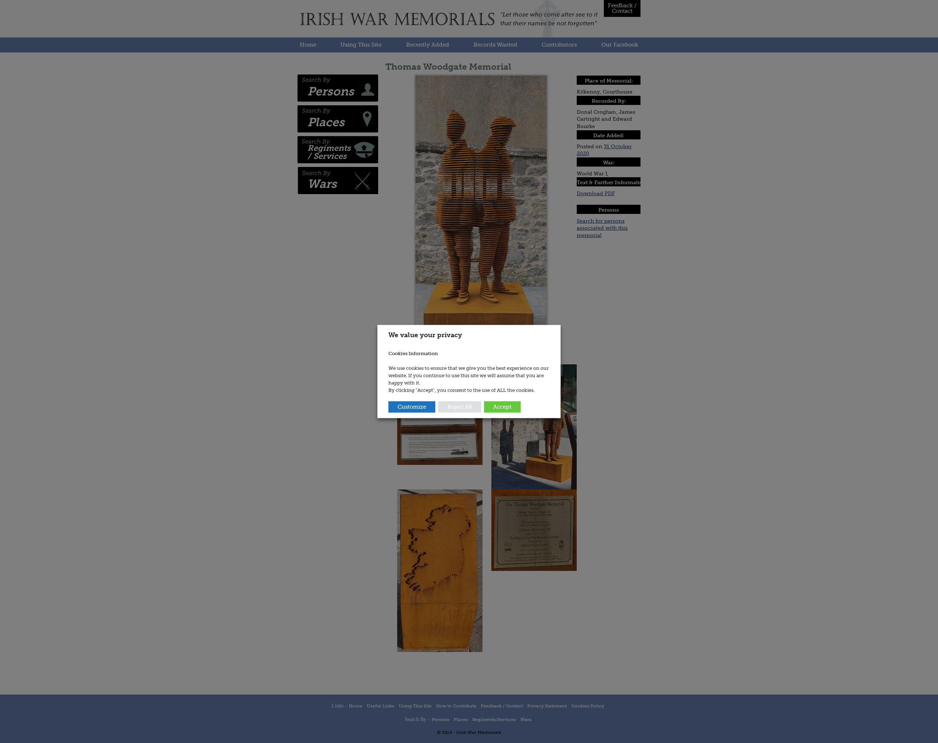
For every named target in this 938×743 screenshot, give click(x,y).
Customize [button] (412, 407)
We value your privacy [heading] (425, 335)
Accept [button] (502, 407)
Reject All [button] (459, 407)
